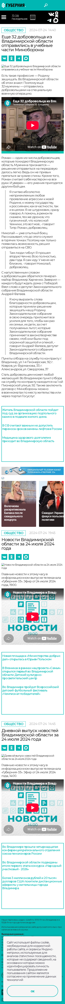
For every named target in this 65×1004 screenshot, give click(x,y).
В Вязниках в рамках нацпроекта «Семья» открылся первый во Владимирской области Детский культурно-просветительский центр (31, 673)
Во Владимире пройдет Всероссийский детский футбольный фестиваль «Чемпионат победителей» (30, 690)
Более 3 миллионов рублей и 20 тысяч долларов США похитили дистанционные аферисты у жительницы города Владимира (32, 883)
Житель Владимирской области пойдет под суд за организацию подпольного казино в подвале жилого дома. (30, 413)
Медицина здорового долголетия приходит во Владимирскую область (28, 439)
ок (32, 991)
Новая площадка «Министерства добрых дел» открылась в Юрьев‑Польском (31, 657)
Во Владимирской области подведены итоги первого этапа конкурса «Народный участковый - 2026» (32, 866)
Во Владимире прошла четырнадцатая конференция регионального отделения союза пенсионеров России (31, 850)
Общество (13, 30)
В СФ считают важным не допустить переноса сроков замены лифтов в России (32, 427)
